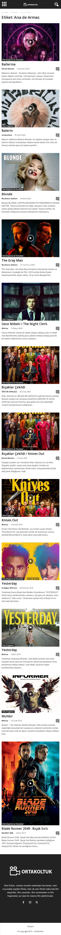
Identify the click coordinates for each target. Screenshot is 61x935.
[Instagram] (30, 902)
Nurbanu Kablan (10, 198)
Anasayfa (5, 12)
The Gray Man (12, 260)
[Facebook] (24, 902)
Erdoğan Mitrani (9, 588)
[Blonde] (30, 172)
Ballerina (8, 64)
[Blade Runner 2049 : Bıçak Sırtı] (30, 783)
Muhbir (7, 716)
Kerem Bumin (8, 68)
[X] (37, 902)
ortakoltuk (7, 135)
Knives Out (10, 520)
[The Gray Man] (30, 238)
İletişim (30, 926)
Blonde (7, 194)
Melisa (5, 328)
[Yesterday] (30, 561)
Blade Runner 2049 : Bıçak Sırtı (25, 828)
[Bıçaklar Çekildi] (30, 365)
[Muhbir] (30, 694)
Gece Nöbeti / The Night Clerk (24, 324)
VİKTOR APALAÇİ (9, 391)
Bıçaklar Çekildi (13, 387)
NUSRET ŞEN (7, 833)
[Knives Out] (30, 498)
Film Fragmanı (8, 126)
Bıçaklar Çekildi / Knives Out (23, 454)
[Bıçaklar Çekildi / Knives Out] (30, 431)
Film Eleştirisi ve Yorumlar (12, 60)
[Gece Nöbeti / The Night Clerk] (30, 302)
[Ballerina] (30, 42)
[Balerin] (30, 108)
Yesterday (9, 583)
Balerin (7, 130)
